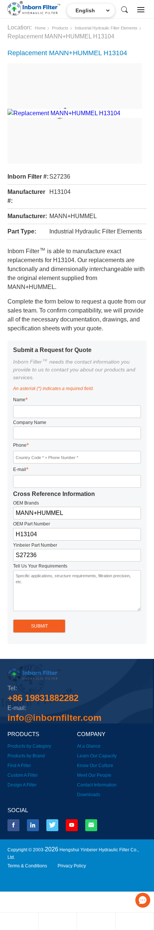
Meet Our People (94, 775)
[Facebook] (13, 825)
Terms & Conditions (27, 865)
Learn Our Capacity (97, 755)
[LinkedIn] (33, 825)
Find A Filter (19, 765)
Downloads (88, 794)
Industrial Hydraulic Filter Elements (106, 28)
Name (20, 400)
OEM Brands (26, 503)
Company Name (29, 422)
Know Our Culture (95, 765)
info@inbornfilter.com (54, 718)
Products (60, 28)
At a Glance (89, 746)
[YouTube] (72, 825)
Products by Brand (26, 755)
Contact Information (97, 785)
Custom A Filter (22, 775)
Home (40, 28)
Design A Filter (22, 785)
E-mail (20, 469)
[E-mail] (91, 825)
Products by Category (29, 746)
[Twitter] (52, 825)
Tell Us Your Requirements (40, 566)
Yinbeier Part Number (35, 545)
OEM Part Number (31, 524)
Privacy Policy (72, 865)
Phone (21, 445)
